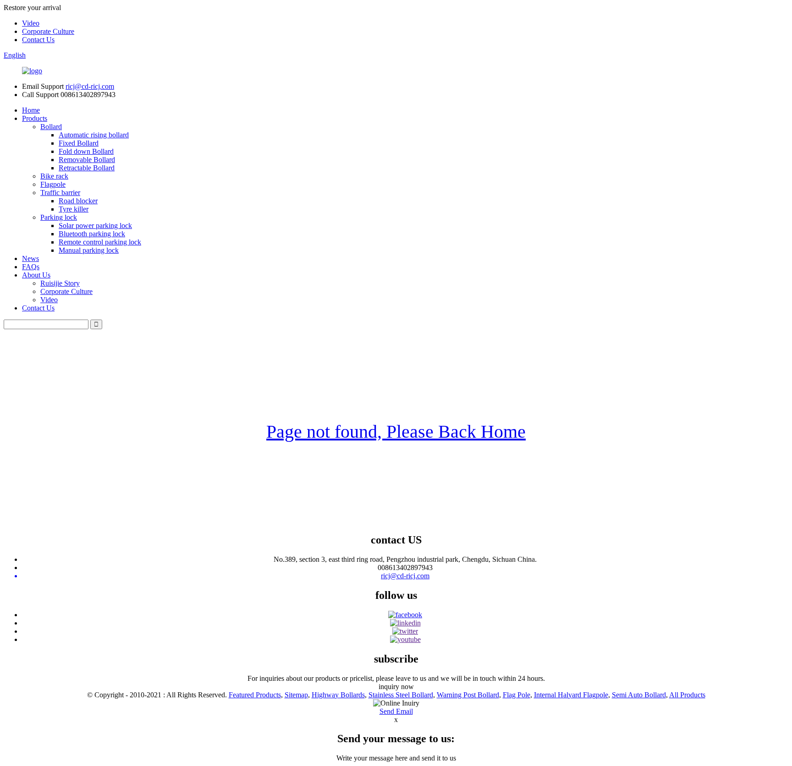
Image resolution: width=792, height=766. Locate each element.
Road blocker (78, 201)
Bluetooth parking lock (92, 234)
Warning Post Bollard (468, 695)
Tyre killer (73, 209)
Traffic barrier (60, 192)
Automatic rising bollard (94, 135)
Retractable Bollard (87, 168)
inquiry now (396, 686)
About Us (36, 275)
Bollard (51, 126)
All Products (687, 695)
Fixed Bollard (79, 143)
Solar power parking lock (95, 225)
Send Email (396, 711)
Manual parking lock (89, 250)
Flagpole (53, 184)
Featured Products (255, 695)
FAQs (30, 267)
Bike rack (54, 176)
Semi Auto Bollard (639, 695)
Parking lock (58, 217)
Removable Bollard (87, 159)
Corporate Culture (48, 31)
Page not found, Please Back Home (396, 431)
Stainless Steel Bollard (400, 695)
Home (31, 110)
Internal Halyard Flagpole (571, 695)
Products (34, 118)
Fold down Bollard (86, 151)
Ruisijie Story (60, 283)
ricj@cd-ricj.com (90, 86)
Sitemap (296, 695)
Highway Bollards (338, 695)
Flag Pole (516, 695)
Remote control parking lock (100, 242)
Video (30, 23)
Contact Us (38, 39)
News (30, 258)
